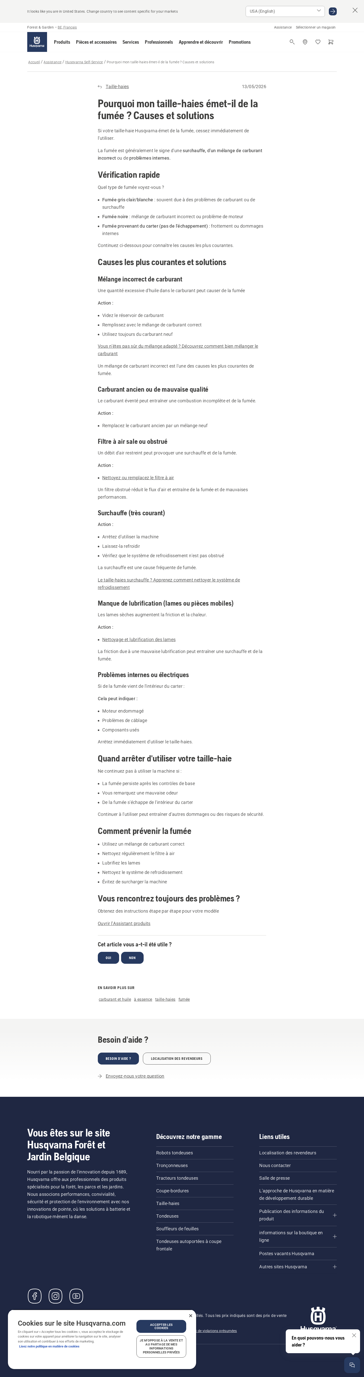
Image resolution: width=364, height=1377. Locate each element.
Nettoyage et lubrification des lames (139, 639)
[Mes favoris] (318, 42)
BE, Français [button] (67, 27)
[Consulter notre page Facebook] (34, 1296)
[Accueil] (37, 42)
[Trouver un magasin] (305, 42)
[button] (62, 42)
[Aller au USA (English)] (333, 11)
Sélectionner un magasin (316, 27)
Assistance (283, 27)
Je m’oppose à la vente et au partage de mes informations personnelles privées (161, 1346)
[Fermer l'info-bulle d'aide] (354, 1335)
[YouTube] (76, 1296)
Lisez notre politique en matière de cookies (49, 1346)
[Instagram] (55, 1296)
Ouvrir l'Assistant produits (124, 923)
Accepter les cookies (161, 1326)
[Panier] (331, 42)
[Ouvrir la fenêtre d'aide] (352, 1365)
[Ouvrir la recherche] (292, 42)
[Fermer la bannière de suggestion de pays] (355, 10)
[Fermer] (191, 1316)
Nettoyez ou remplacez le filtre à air (138, 477)
